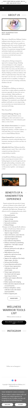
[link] (12, 380)
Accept (20, 404)
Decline (7, 404)
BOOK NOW (14, 298)
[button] (3, 7)
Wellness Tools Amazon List (14, 322)
